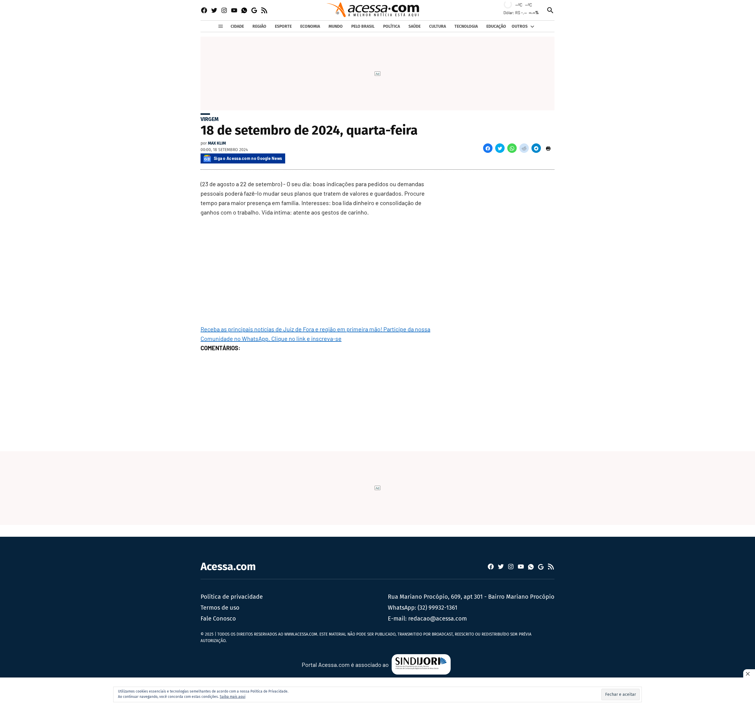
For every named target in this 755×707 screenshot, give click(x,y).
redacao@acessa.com (437, 618)
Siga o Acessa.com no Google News (248, 158)
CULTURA (437, 26)
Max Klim (217, 143)
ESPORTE (283, 26)
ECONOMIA (310, 26)
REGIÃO (259, 26)
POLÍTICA (391, 26)
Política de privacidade (232, 596)
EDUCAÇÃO (496, 26)
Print (548, 148)
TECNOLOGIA (466, 26)
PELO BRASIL (363, 26)
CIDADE (237, 26)
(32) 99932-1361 (437, 607)
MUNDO (336, 26)
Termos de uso (220, 607)
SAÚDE (414, 26)
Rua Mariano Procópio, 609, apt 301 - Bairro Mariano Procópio (471, 596)
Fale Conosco (218, 618)
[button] (488, 148)
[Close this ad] (749, 673)
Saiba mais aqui (232, 697)
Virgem (210, 119)
